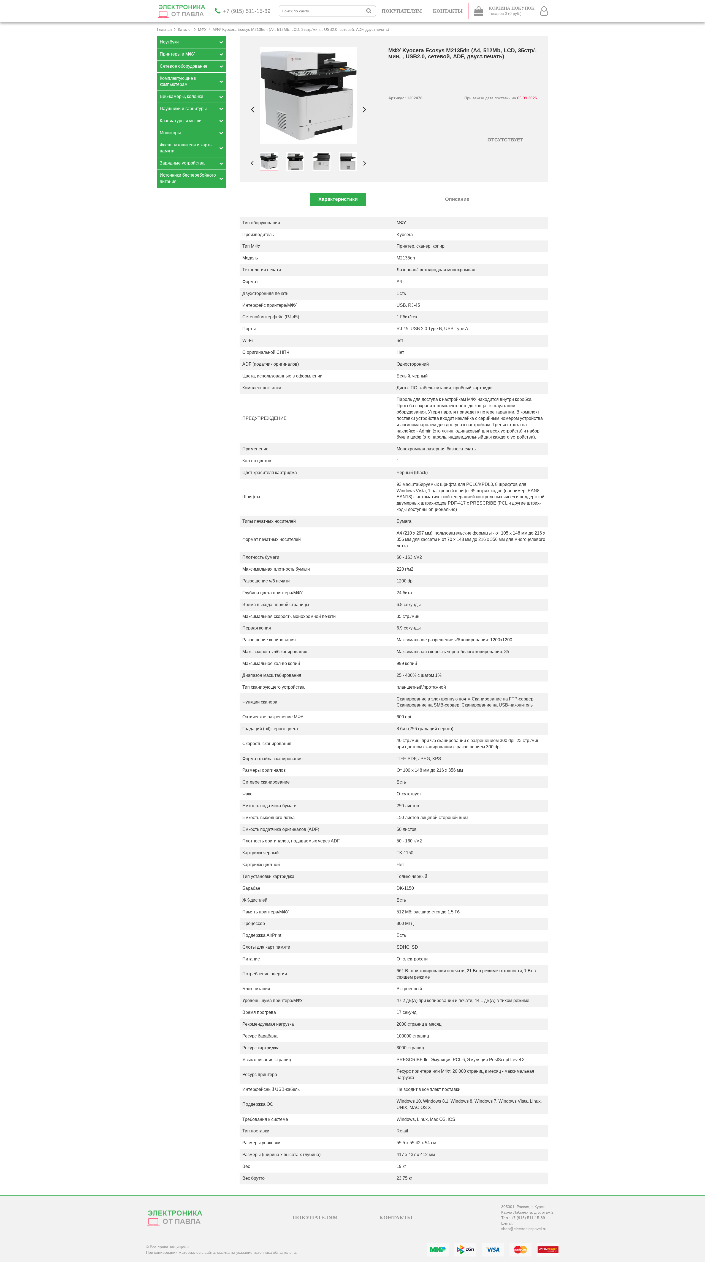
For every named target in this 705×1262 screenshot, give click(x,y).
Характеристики (338, 199)
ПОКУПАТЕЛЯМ (402, 11)
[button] (364, 109)
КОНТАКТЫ (448, 11)
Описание (457, 199)
